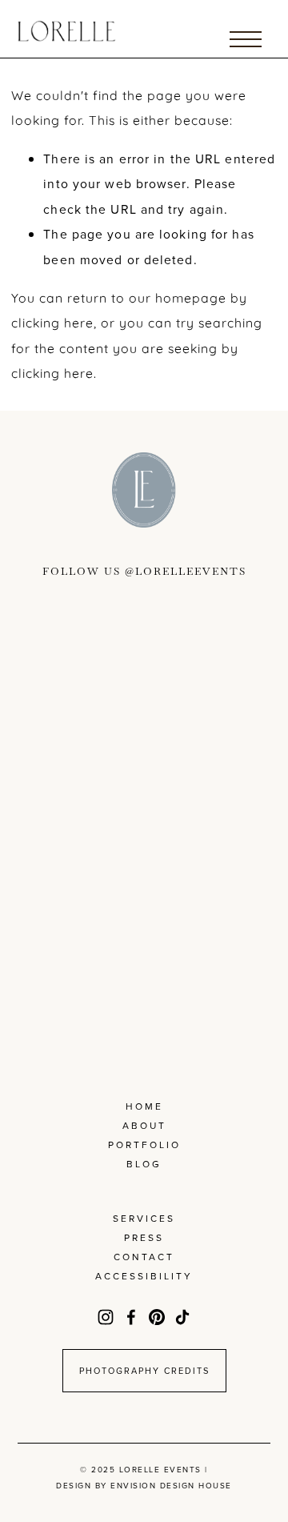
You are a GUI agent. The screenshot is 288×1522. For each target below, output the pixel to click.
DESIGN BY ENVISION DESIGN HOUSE (144, 1485)
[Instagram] (106, 1317)
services (144, 1218)
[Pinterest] (157, 1317)
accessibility (144, 1276)
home (144, 1106)
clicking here (52, 323)
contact (144, 1256)
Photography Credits (144, 1370)
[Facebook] (131, 1317)
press (144, 1237)
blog (144, 1164)
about (144, 1125)
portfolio (144, 1144)
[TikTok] (182, 1317)
